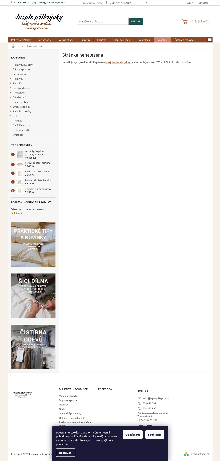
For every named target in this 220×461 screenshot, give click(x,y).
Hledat (135, 21)
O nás (62, 409)
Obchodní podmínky (70, 413)
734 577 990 (149, 408)
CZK (189, 2)
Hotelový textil (21, 129)
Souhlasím (155, 434)
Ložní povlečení (21, 87)
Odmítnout (132, 434)
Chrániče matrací (22, 125)
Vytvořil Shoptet (200, 453)
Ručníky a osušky (22, 111)
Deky (15, 115)
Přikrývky (18, 78)
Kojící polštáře (21, 101)
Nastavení (65, 452)
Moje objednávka (92, 2)
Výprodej (18, 134)
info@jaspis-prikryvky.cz (118, 62)
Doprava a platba (120, 2)
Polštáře (17, 83)
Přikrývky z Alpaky (23, 64)
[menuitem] (21, 39)
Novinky (63, 404)
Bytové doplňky (21, 106)
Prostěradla (19, 92)
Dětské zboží (20, 97)
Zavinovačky (19, 73)
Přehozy (17, 120)
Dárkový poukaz (21, 69)
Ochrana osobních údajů (72, 417)
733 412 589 (149, 403)
